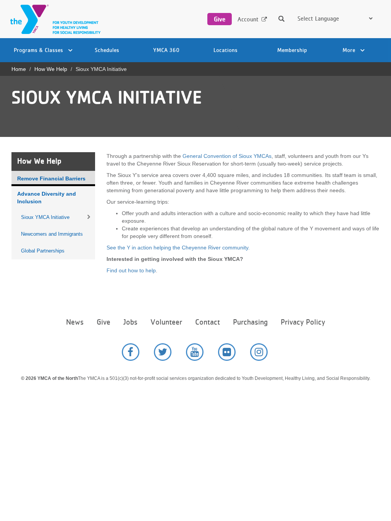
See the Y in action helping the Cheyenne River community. (178, 247)
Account (248, 19)
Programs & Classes (39, 50)
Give (219, 19)
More (350, 50)
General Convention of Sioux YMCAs (227, 156)
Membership (292, 50)
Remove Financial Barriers (51, 178)
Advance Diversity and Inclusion (46, 197)
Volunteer (166, 322)
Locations (225, 50)
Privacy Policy (303, 322)
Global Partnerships (43, 251)
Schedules (107, 50)
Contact (207, 322)
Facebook (130, 352)
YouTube (195, 352)
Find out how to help (131, 270)
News (75, 322)
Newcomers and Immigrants (52, 234)
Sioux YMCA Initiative (45, 217)
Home (18, 69)
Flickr (227, 352)
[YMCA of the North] (53, 19)
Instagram (259, 352)
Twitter (162, 352)
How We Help (50, 69)
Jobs (130, 322)
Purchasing (250, 322)
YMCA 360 (166, 50)
